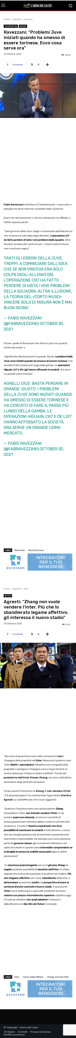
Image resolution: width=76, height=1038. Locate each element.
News (23, 26)
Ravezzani (19, 550)
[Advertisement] (38, 161)
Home (7, 19)
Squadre (17, 19)
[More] (47, 64)
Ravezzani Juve (36, 550)
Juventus (28, 19)
